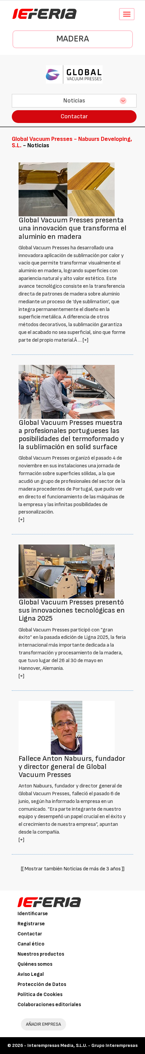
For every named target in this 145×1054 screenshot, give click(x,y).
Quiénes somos (35, 964)
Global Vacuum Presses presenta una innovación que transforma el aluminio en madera (72, 228)
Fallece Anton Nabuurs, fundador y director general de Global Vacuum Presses (72, 766)
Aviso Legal (31, 974)
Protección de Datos (42, 984)
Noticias (74, 100)
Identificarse (33, 913)
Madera (72, 39)
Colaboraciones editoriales (49, 1004)
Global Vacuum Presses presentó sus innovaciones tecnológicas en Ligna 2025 (72, 610)
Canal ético (31, 944)
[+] (85, 340)
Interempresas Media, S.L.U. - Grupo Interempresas (82, 1045)
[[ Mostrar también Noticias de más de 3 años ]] (72, 869)
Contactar (74, 116)
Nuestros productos (41, 954)
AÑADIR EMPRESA (43, 1024)
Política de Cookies (40, 994)
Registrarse (31, 924)
